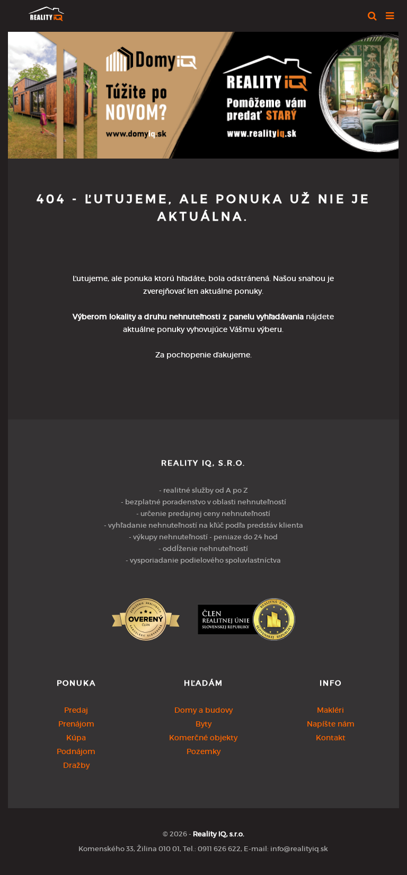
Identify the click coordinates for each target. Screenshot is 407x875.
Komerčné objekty (203, 737)
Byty (203, 724)
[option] (203, 93)
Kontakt (331, 737)
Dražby (76, 765)
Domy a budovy (203, 710)
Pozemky (203, 751)
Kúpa (76, 737)
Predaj (76, 710)
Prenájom (76, 724)
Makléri (330, 710)
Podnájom (76, 751)
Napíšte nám (331, 724)
